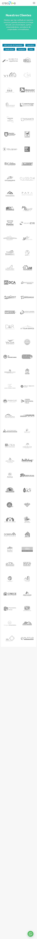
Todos (31, 49)
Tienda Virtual (9, 49)
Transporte (21, 49)
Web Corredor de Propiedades (13, 45)
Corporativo (30, 45)
